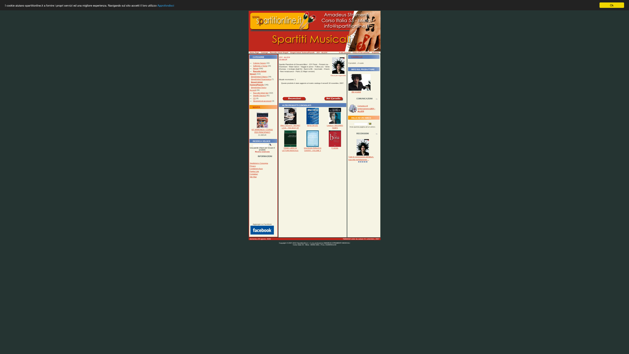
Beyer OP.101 (312, 125)
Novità (256, 107)
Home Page (254, 52)
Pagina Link (254, 171)
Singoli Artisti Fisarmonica (261, 79)
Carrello (356, 57)
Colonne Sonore (259, 63)
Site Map (253, 177)
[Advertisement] (262, 200)
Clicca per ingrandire (338, 75)
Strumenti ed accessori (262, 101)
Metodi (255, 68)
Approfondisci (165, 5)
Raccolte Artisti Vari (260, 93)
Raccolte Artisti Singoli (279, 52)
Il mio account (344, 52)
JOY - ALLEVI (321, 52)
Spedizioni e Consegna (259, 163)
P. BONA (335, 148)
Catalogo (264, 52)
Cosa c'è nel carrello (361, 52)
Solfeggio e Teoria (260, 66)
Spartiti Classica (259, 96)
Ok (612, 5)
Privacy (253, 166)
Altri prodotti (356, 92)
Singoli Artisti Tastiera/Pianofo (302, 52)
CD (254, 98)
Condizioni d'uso (256, 169)
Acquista (375, 52)
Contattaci (254, 174)
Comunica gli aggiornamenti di (366, 108)
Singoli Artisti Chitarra (259, 77)
